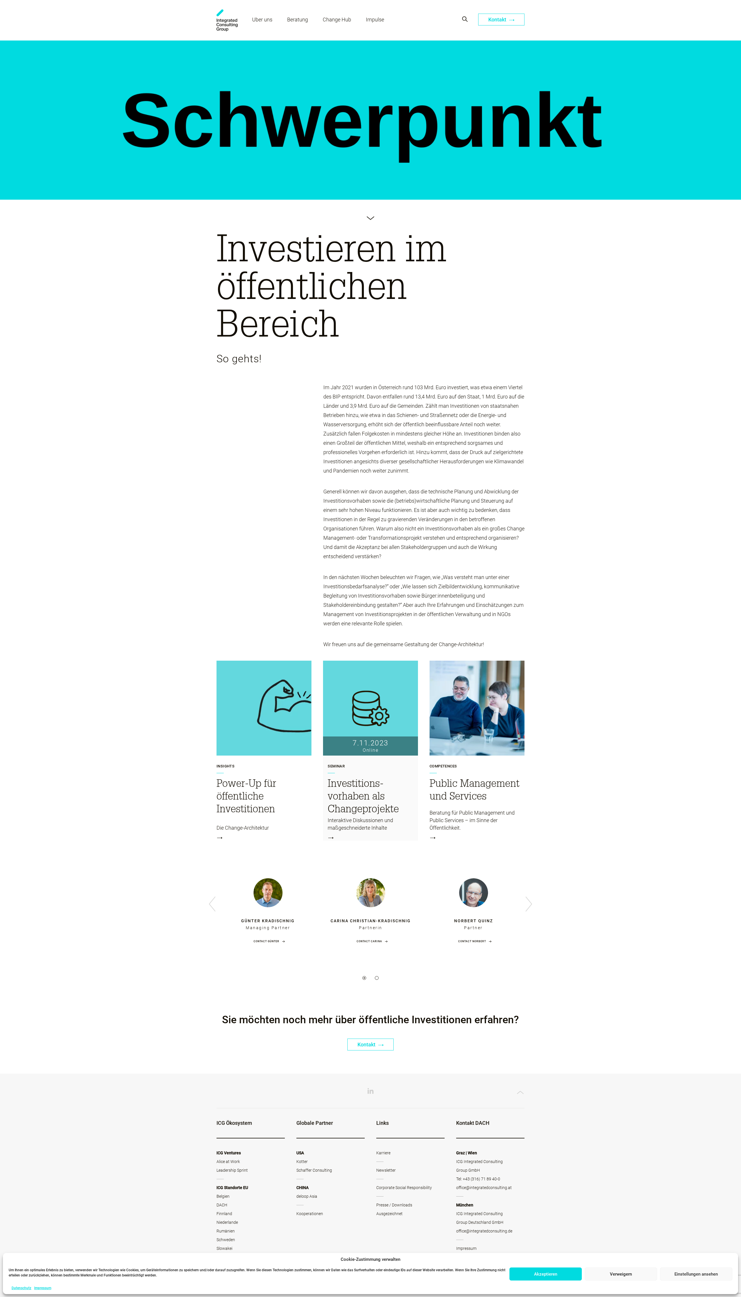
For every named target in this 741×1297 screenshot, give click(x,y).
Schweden (226, 1239)
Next (528, 904)
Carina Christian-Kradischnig (371, 921)
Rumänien (226, 1231)
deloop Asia (306, 1196)
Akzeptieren (545, 1274)
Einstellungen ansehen (696, 1274)
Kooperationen (309, 1213)
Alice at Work (228, 1161)
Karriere (383, 1153)
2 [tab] (376, 978)
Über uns (262, 19)
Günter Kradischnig (268, 921)
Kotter (302, 1161)
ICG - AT (227, 20)
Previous (212, 904)
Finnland (224, 1213)
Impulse (375, 19)
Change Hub (337, 19)
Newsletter (386, 1170)
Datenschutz (21, 1288)
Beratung (297, 19)
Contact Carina (369, 941)
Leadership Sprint (232, 1170)
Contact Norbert (472, 941)
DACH (222, 1205)
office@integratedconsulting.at (484, 1187)
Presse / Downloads (394, 1205)
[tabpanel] (268, 905)
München (464, 1205)
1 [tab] (364, 978)
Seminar (336, 766)
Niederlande (227, 1222)
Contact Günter (266, 941)
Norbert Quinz (473, 921)
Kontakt (497, 19)
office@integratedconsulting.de (484, 1231)
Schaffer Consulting (314, 1170)
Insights (225, 766)
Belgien (223, 1196)
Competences (443, 766)
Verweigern (621, 1274)
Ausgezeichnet (389, 1213)
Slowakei (224, 1248)
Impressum (42, 1288)
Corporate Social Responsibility (404, 1187)
